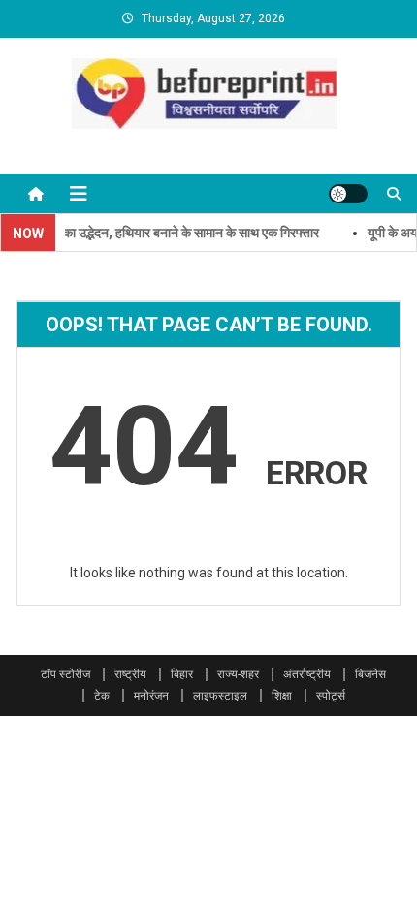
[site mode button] (348, 193)
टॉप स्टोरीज (65, 674)
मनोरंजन (151, 695)
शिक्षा (282, 695)
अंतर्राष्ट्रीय (307, 674)
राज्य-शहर (238, 674)
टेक (102, 695)
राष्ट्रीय (130, 674)
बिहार (182, 674)
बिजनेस (370, 674)
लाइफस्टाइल (220, 695)
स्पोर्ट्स (330, 695)
